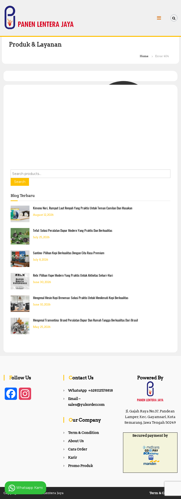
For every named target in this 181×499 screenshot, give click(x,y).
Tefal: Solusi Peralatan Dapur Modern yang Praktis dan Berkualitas (72, 230)
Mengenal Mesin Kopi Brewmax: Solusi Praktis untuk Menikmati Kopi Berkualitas (80, 298)
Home (144, 56)
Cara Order (77, 449)
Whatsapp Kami (29, 487)
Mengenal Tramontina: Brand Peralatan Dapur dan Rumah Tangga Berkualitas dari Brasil (85, 320)
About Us (76, 441)
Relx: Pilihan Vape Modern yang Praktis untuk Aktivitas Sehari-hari (73, 275)
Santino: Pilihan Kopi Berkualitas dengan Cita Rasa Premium (68, 253)
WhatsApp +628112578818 (90, 390)
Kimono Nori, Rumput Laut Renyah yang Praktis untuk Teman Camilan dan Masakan (82, 208)
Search (19, 182)
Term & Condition (83, 433)
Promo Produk (80, 466)
